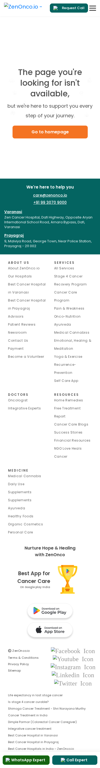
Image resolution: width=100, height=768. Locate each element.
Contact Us (18, 340)
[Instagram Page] (73, 666)
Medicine (18, 470)
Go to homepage (50, 132)
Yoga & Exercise (68, 356)
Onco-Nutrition (67, 316)
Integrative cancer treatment (29, 728)
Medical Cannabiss (72, 332)
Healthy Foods (21, 516)
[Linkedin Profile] (73, 675)
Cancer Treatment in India (27, 715)
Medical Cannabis (24, 476)
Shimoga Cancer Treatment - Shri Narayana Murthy (47, 708)
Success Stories (68, 432)
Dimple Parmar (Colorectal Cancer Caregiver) (42, 722)
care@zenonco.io (50, 195)
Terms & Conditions (23, 658)
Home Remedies (68, 400)
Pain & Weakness (69, 308)
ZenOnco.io (19, 651)
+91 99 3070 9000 (50, 202)
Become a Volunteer (26, 356)
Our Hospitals (20, 276)
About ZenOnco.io (24, 268)
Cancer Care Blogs (71, 424)
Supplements (20, 500)
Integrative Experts (24, 408)
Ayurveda (62, 324)
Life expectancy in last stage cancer (35, 695)
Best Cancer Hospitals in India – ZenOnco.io (41, 749)
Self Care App (66, 380)
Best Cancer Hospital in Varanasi (33, 735)
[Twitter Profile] (73, 683)
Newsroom (17, 332)
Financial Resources (72, 440)
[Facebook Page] (73, 650)
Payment (16, 348)
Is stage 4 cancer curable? (28, 702)
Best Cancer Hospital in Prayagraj (33, 742)
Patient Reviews (22, 324)
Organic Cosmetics (25, 524)
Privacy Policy (18, 664)
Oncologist (18, 400)
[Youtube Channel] (73, 658)
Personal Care (20, 532)
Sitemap (14, 670)
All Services (64, 268)
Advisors (16, 316)
